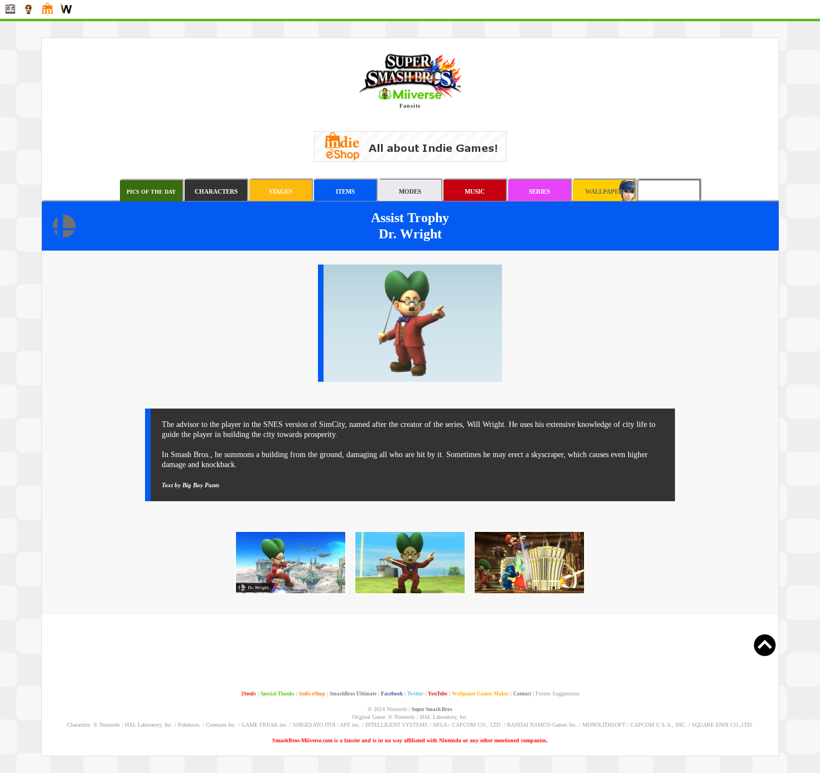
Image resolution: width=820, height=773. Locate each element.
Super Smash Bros (432, 709)
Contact (522, 694)
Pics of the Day (151, 192)
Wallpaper (604, 191)
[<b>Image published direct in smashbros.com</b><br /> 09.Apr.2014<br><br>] (290, 593)
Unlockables (668, 191)
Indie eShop (312, 694)
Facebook (392, 694)
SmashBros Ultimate (353, 694)
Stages (280, 191)
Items (345, 191)
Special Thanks (278, 694)
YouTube (437, 694)
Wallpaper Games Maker (480, 694)
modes (410, 191)
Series (539, 191)
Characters (216, 191)
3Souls (248, 694)
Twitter (415, 694)
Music (475, 191)
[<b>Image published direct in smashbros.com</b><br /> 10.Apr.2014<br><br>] (410, 593)
